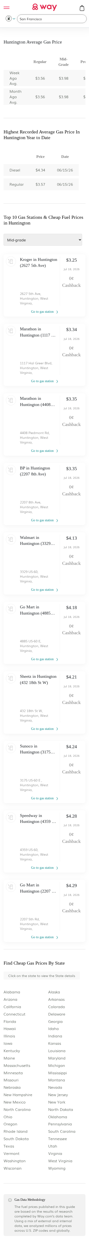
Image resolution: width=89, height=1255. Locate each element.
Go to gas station (43, 311)
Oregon (10, 1124)
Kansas (54, 1043)
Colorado (56, 1006)
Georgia (55, 1021)
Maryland (57, 1058)
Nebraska (12, 1087)
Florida (10, 1021)
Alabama (12, 992)
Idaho (53, 1028)
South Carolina (61, 1131)
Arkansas (56, 999)
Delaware (56, 1014)
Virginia (55, 1153)
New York (56, 1102)
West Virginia (60, 1160)
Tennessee (57, 1138)
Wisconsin (13, 1168)
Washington (15, 1160)
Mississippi (57, 1072)
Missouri (11, 1080)
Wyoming (57, 1168)
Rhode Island (16, 1131)
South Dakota (16, 1138)
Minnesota (13, 1072)
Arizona (10, 999)
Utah (52, 1146)
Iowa (8, 1043)
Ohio (8, 1116)
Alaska (54, 992)
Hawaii (10, 1028)
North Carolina (17, 1109)
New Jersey (58, 1094)
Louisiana (57, 1050)
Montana (56, 1080)
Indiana (55, 1036)
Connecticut (14, 1014)
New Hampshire (18, 1094)
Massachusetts (17, 1065)
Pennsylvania (60, 1124)
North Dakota (60, 1109)
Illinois (9, 1036)
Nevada (55, 1087)
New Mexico (15, 1102)
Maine (9, 1058)
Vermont (11, 1153)
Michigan (56, 1065)
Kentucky (12, 1050)
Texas (9, 1146)
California (12, 1006)
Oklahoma (57, 1116)
